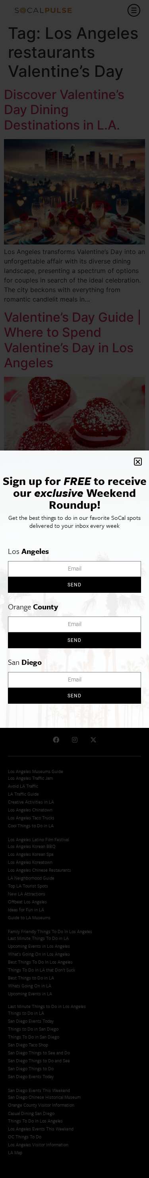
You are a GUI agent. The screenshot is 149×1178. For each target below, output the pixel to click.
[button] (138, 461)
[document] (74, 589)
